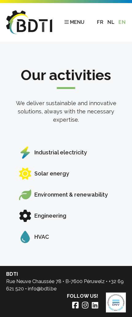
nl (111, 22)
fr (100, 22)
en (122, 22)
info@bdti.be (42, 289)
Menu (77, 22)
